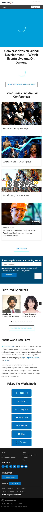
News (24, 452)
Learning (4, 460)
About (3, 452)
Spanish (30, 358)
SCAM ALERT (5, 494)
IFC (11, 504)
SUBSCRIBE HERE (9, 477)
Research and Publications (9, 457)
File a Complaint (15, 494)
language (35, 7)
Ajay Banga (6, 314)
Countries (25, 457)
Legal (3, 488)
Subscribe (9, 275)
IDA (8, 504)
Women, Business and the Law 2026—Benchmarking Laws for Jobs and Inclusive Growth (22, 221)
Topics (25, 460)
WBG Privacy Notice (22, 270)
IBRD (3, 504)
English (23, 358)
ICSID (20, 504)
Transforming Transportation (22, 184)
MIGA (15, 504)
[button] (40, 309)
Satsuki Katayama (29, 314)
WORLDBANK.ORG (37, 2)
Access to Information (8, 491)
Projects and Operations (30, 455)
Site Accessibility (21, 488)
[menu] (4, 6)
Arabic (7, 360)
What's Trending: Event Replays (22, 151)
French (36, 358)
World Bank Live (8, 346)
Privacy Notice (11, 488)
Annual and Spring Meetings (22, 117)
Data (3, 455)
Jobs (18, 491)
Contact (24, 491)
